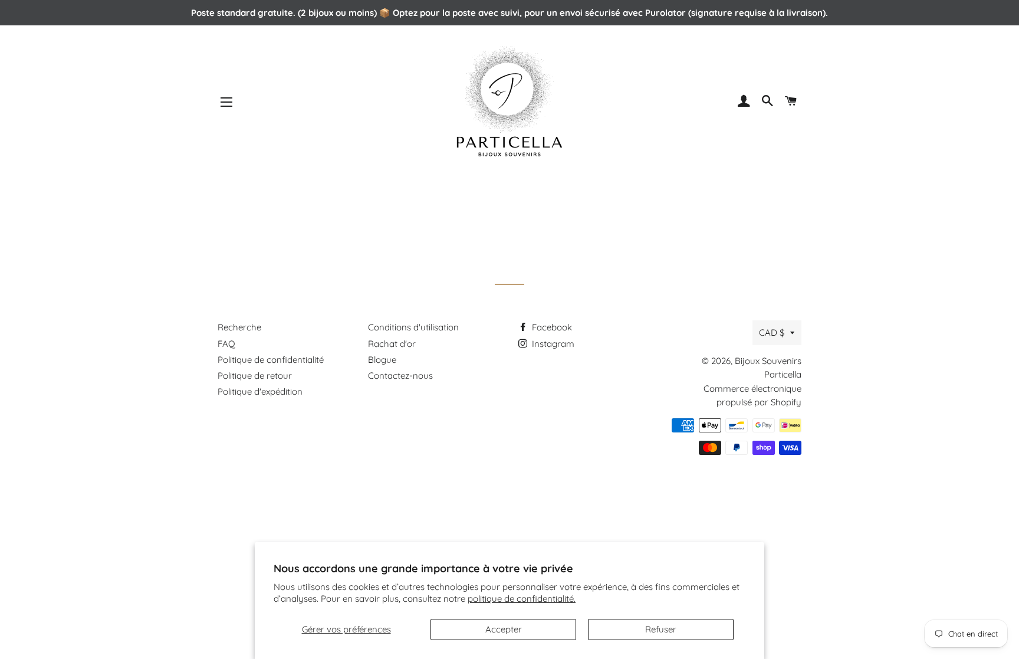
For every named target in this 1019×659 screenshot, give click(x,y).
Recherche (239, 327)
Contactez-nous (400, 375)
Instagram (552, 343)
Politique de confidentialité (271, 359)
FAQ (226, 343)
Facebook (551, 327)
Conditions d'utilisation (413, 327)
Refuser (660, 629)
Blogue (382, 359)
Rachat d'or (392, 343)
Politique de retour (255, 375)
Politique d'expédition (260, 391)
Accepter (503, 629)
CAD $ (771, 332)
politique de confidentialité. (522, 598)
